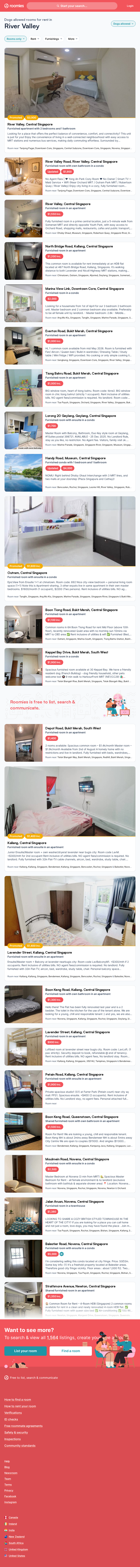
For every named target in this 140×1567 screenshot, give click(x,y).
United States (17, 1555)
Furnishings (52, 38)
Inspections (12, 1439)
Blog (7, 1467)
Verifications (13, 1413)
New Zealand (17, 1536)
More (71, 38)
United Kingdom (18, 1549)
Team (7, 1478)
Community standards (20, 1445)
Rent (33, 38)
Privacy (8, 1490)
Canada (13, 1517)
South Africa (16, 1543)
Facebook (10, 1496)
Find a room (71, 1351)
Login (130, 5)
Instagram (10, 1502)
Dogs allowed (121, 23)
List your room (25, 1351)
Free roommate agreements (23, 1426)
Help (7, 1461)
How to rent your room (20, 1406)
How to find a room (17, 1399)
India (12, 1530)
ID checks (11, 1419)
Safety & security (16, 1432)
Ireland (13, 1523)
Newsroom (10, 1472)
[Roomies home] (14, 6)
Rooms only (14, 38)
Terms (8, 1484)
